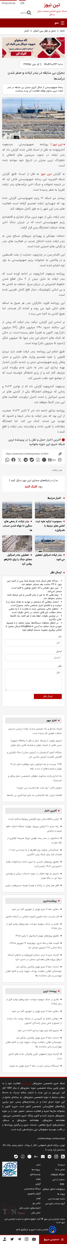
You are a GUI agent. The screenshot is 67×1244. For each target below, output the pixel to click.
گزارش (38, 1184)
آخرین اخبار (50, 811)
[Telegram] (19, 1239)
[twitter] (19, 460)
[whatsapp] (7, 460)
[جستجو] (29, 13)
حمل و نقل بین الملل (44, 31)
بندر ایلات (57, 470)
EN (22, 3)
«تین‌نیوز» (27, 1083)
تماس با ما (60, 1169)
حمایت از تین (58, 1179)
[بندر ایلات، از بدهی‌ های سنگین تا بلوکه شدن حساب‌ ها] (17, 510)
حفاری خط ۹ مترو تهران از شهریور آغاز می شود (35, 909)
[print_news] (60, 460)
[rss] (63, 1156)
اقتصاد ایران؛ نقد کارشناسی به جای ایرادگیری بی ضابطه (34, 795)
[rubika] (44, 460)
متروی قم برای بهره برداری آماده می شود (38, 1030)
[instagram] (56, 1156)
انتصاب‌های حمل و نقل (30, 1208)
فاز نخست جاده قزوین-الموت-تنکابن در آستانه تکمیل (32, 916)
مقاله (38, 1179)
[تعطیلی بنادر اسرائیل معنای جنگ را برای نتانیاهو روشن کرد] (17, 543)
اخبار (26, 31)
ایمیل (59, 651)
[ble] (32, 460)
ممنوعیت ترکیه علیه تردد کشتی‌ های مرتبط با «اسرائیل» (50, 526)
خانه (62, 31)
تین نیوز (46, 174)
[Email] (34, 1240)
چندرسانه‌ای (35, 1174)
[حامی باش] (5, 1240)
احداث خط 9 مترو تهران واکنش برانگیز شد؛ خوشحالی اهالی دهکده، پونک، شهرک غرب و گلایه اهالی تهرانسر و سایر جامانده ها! (33, 971)
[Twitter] (12, 1239)
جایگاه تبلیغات (58, 1174)
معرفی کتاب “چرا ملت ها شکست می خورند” (39, 788)
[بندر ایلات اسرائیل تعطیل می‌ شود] (50, 543)
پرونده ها (36, 1169)
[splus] (23, 1156)
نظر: (60, 666)
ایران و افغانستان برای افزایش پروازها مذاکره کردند (33, 819)
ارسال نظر (47, 696)
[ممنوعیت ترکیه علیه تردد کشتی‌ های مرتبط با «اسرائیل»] (50, 510)
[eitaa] (52, 460)
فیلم (38, 1198)
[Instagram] (26, 1239)
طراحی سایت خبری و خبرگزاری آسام (32, 1229)
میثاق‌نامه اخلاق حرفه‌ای (54, 1189)
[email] (43, 1156)
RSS (62, 1184)
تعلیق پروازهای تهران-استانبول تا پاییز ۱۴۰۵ (37, 936)
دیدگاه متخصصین (32, 1188)
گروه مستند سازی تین (55, 1203)
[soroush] (38, 460)
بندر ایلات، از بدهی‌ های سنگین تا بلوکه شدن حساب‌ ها (17, 526)
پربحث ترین (50, 991)
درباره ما (61, 1165)
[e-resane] (9, 1169)
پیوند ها (61, 1194)
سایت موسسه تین (56, 1198)
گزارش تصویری (34, 1193)
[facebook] (13, 460)
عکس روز (36, 1203)
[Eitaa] (36, 1156)
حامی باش (36, 1212)
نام (60, 637)
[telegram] (26, 460)
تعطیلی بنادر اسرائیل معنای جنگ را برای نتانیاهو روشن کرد (18, 559)
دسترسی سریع (51, 1239)
